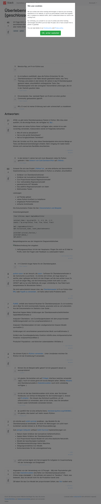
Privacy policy (59, 28)
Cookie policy (48, 28)
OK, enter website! (50, 33)
